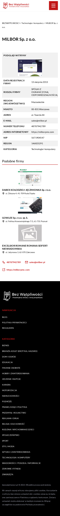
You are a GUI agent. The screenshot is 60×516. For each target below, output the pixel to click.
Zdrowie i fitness (11, 468)
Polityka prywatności (14, 322)
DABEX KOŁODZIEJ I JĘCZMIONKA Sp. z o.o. (26, 189)
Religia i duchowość (13, 424)
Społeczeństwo (10, 435)
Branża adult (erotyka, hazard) (19, 351)
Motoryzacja (9, 390)
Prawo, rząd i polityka (14, 407)
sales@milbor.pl (39, 120)
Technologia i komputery (43, 149)
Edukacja (7, 362)
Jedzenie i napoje (11, 379)
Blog (4, 317)
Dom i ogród (9, 356)
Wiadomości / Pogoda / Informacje (21, 463)
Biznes (5, 345)
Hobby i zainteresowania (16, 373)
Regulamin (8, 328)
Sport (5, 441)
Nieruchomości (10, 396)
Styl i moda (8, 446)
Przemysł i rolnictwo (14, 413)
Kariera (6, 385)
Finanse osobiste (11, 368)
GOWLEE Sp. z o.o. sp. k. (15, 217)
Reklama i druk (10, 418)
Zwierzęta (7, 474)
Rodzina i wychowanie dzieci (18, 429)
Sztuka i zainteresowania (16, 452)
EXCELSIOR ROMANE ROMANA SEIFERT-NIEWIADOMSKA (25, 247)
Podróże (7, 401)
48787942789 (38, 126)
